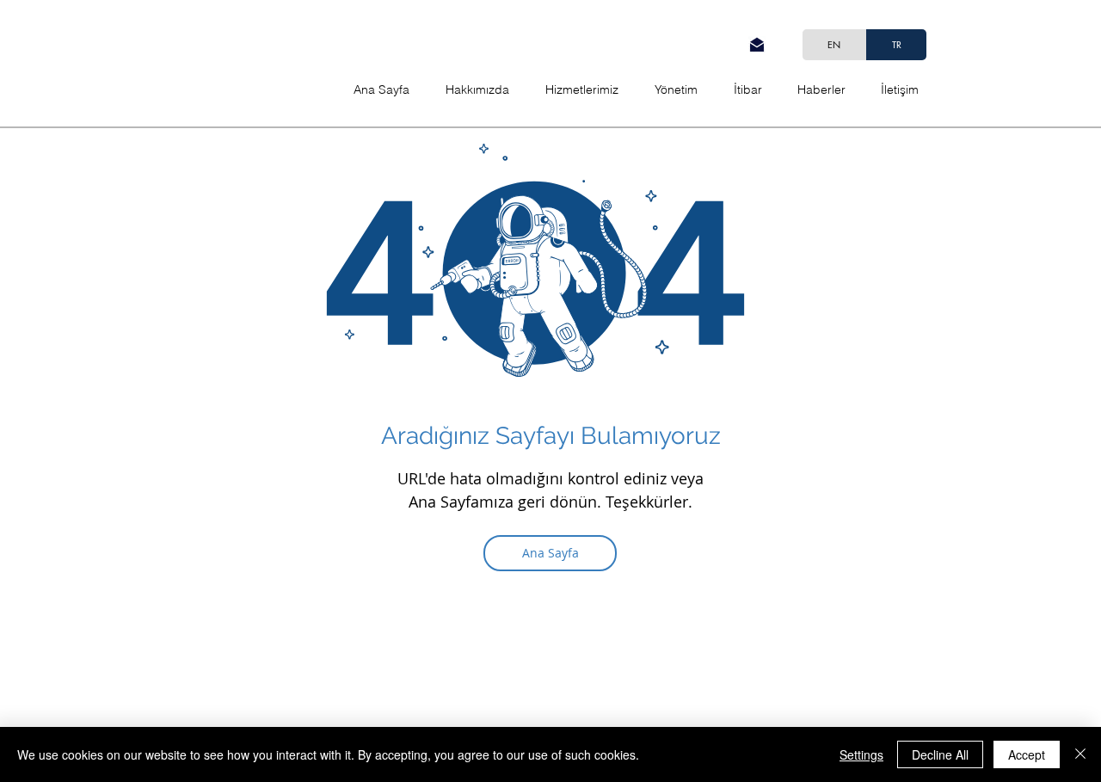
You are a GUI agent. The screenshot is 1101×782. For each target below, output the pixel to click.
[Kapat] (1080, 754)
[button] (899, 89)
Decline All (940, 754)
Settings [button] (861, 754)
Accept (1026, 754)
